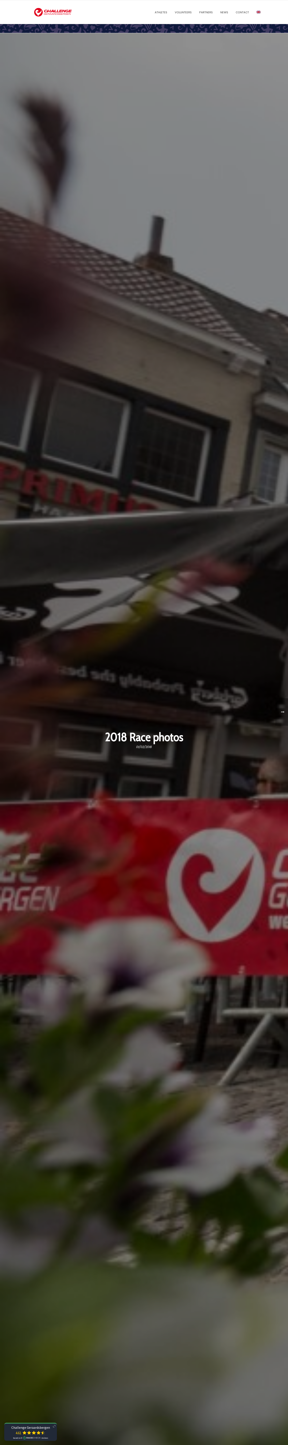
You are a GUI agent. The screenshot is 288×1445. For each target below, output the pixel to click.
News (224, 12)
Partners (206, 12)
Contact (242, 12)
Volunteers (183, 12)
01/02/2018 (144, 747)
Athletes (161, 12)
